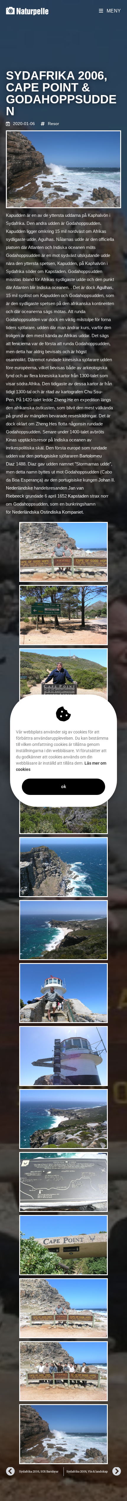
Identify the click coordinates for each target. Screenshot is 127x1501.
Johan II (106, 479)
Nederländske (19, 487)
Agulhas (104, 287)
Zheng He (63, 399)
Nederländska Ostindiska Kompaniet (47, 511)
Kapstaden (78, 495)
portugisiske (46, 455)
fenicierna (21, 343)
